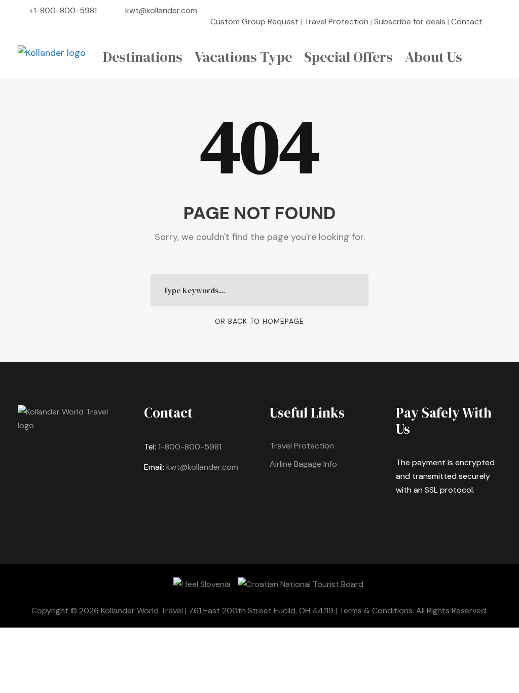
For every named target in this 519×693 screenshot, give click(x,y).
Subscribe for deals (410, 21)
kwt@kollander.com (161, 10)
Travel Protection (336, 21)
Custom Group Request (254, 21)
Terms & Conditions (376, 610)
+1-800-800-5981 (63, 10)
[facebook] (498, 21)
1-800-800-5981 (189, 446)
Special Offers (348, 56)
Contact (467, 21)
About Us (433, 56)
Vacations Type (243, 56)
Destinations (142, 56)
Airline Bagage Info (303, 464)
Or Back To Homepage (259, 321)
